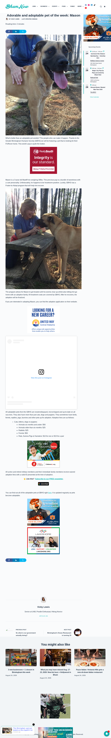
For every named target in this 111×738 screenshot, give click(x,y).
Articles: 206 (43, 616)
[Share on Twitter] (22, 31)
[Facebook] (86, 5)
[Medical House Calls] (55, 732)
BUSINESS (44, 6)
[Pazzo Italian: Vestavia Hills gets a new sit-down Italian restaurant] (89, 657)
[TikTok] (94, 5)
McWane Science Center (97, 60)
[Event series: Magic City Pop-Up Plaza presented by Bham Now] (103, 68)
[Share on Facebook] (9, 31)
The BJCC (93, 92)
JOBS (34, 6)
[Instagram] (89, 5)
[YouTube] (86, 8)
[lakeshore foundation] (43, 540)
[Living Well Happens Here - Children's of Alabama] (43, 454)
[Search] (101, 6)
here (50, 493)
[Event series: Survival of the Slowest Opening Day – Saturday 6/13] (103, 51)
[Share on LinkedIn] (15, 31)
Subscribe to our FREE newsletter (49, 479)
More (80, 6)
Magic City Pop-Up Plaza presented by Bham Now (98, 73)
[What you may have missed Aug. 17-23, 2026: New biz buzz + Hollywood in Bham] (55, 657)
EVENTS (54, 6)
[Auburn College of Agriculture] (43, 512)
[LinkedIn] (91, 5)
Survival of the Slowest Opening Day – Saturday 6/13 (97, 56)
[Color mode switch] (104, 6)
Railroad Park (94, 77)
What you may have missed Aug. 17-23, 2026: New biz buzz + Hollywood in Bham (55, 672)
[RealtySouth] (43, 160)
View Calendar (94, 97)
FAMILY (72, 6)
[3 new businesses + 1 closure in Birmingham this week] (21, 657)
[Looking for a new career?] (43, 320)
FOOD (64, 6)
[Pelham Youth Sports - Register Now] (55, 706)
